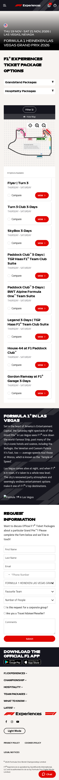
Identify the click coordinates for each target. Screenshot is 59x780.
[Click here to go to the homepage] (27, 5)
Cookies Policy (33, 742)
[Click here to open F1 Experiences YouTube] (17, 721)
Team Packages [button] (14, 694)
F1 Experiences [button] (14, 673)
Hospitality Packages (20, 91)
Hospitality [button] (12, 687)
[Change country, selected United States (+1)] (7, 574)
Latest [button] (8, 708)
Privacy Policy (12, 742)
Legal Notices (11, 752)
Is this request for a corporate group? (27, 607)
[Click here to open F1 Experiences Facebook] (6, 721)
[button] (50, 5)
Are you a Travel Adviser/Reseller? (25, 613)
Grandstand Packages (21, 82)
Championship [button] (14, 680)
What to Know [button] (14, 701)
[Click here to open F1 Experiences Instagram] (12, 721)
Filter (28, 109)
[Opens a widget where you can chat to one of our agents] (47, 774)
